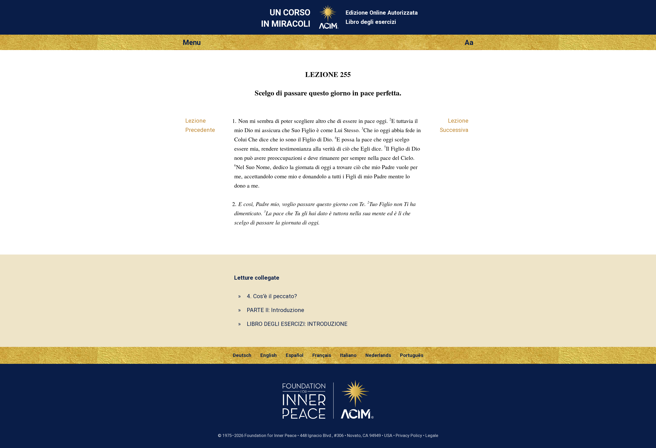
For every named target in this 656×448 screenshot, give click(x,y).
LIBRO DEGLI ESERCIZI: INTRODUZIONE (297, 323)
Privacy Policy (409, 435)
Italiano (348, 355)
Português (411, 355)
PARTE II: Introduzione (275, 310)
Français (321, 355)
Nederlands (378, 355)
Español (294, 355)
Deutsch (242, 355)
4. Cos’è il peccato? (272, 296)
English (268, 355)
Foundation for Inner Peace (270, 435)
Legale (431, 435)
